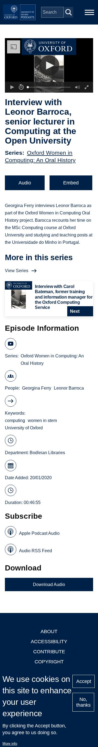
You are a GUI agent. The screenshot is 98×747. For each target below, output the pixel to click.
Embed (71, 183)
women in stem (42, 420)
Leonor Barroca (69, 388)
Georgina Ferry (36, 388)
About (49, 631)
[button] (49, 65)
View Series (16, 270)
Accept (83, 681)
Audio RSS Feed (35, 550)
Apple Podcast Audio (39, 533)
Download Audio (49, 584)
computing (15, 420)
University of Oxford (24, 428)
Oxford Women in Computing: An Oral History (52, 360)
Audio (25, 183)
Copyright (49, 661)
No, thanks (83, 702)
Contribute (49, 651)
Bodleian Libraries (47, 452)
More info (9, 744)
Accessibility (49, 641)
